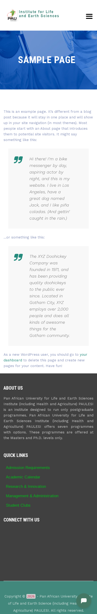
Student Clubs (18, 505)
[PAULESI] (33, 15)
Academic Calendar (23, 477)
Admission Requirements (28, 467)
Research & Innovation (26, 486)
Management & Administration (32, 495)
